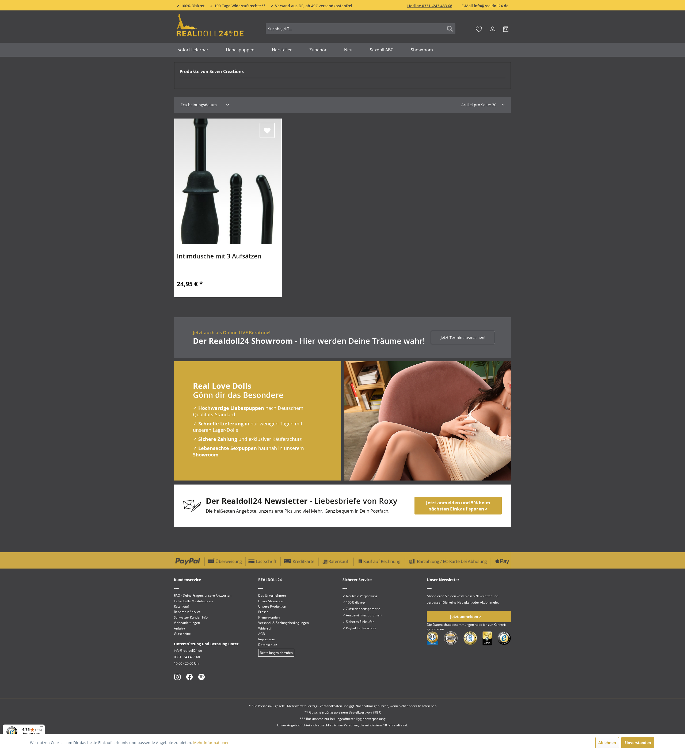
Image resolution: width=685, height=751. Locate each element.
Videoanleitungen (187, 622)
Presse (263, 611)
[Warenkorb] (505, 28)
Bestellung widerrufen (276, 652)
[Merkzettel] (479, 28)
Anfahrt (179, 628)
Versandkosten (331, 706)
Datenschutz (267, 644)
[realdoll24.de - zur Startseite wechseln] (210, 28)
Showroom (206, 454)
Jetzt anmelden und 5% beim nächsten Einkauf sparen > (458, 506)
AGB (261, 633)
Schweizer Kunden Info (191, 617)
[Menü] (42, 728)
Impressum (266, 639)
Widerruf (264, 628)
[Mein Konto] (492, 28)
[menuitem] (360, 28)
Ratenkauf (181, 606)
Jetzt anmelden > (465, 616)
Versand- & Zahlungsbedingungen (283, 622)
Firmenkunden (269, 617)
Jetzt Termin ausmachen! (463, 337)
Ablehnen (607, 742)
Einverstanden (638, 742)
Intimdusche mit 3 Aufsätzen (219, 256)
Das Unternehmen (272, 595)
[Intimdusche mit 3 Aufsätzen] (228, 181)
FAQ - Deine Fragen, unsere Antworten (202, 595)
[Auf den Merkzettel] (267, 130)
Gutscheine (182, 633)
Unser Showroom (271, 601)
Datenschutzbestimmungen (453, 624)
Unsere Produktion (272, 606)
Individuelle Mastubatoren (193, 601)
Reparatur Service (187, 611)
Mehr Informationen (211, 742)
